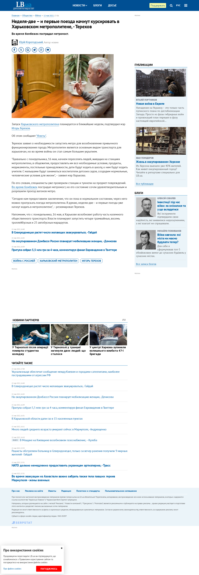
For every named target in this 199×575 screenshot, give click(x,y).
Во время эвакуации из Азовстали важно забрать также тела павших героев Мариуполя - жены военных (63, 478)
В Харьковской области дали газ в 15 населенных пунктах (47, 418)
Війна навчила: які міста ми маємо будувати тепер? (169, 238)
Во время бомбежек (24, 187)
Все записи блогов (146, 264)
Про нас (16, 490)
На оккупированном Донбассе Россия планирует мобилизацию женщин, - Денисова (64, 241)
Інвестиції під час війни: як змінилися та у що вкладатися (171, 205)
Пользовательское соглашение (121, 490)
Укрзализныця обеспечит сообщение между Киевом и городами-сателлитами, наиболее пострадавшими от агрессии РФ (66, 373)
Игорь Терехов (21, 128)
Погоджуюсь (48, 569)
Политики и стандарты (88, 490)
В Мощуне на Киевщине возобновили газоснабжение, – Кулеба (55, 440)
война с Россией (24, 260)
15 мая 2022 (49, 15)
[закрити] (61, 548)
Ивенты (52, 490)
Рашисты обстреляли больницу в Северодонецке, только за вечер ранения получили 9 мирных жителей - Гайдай (69, 452)
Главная (16, 15)
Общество (27, 15)
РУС (178, 5)
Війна (38, 15)
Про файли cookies (12, 568)
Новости (79, 5)
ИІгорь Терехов (91, 260)
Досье (112, 5)
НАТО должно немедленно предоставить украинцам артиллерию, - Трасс (61, 465)
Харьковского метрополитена (40, 124)
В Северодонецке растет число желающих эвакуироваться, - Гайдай (54, 232)
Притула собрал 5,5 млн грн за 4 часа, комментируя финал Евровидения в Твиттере (64, 250)
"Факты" (41, 136)
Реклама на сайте (34, 490)
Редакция (66, 490)
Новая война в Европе (150, 104)
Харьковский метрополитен (58, 260)
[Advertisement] (70, 291)
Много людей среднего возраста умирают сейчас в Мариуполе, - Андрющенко (59, 429)
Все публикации (144, 183)
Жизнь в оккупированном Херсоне (158, 162)
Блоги (97, 5)
